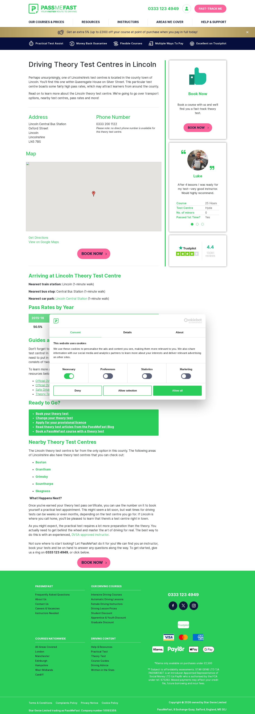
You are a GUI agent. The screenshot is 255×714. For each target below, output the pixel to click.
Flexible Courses (131, 43)
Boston (41, 462)
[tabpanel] (197, 184)
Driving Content (103, 638)
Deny (78, 390)
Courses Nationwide (50, 638)
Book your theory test (52, 413)
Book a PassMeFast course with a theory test (70, 431)
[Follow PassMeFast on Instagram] (193, 605)
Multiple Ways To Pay (169, 43)
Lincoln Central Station (71, 298)
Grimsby (42, 476)
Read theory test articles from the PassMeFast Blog (75, 427)
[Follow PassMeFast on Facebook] (173, 605)
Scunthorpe (44, 484)
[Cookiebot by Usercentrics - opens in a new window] (186, 321)
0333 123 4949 (163, 8)
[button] (93, 194)
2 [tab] (197, 224)
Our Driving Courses (106, 586)
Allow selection (127, 390)
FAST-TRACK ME (210, 8)
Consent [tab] (75, 332)
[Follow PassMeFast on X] (183, 605)
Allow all (177, 390)
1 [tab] (192, 224)
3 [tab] (202, 224)
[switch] (108, 376)
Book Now (92, 253)
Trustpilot (183, 625)
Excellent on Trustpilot (211, 43)
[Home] (52, 8)
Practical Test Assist (49, 43)
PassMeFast (44, 586)
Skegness (43, 491)
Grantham (43, 469)
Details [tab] (127, 332)
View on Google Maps (44, 242)
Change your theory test (54, 418)
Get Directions (38, 237)
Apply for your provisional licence (61, 422)
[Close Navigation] (247, 32)
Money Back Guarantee (91, 43)
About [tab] (179, 332)
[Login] (188, 8)
